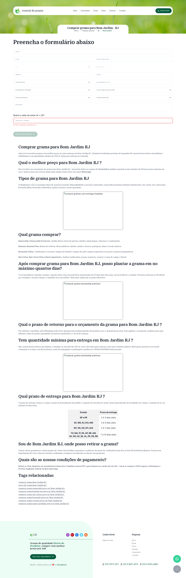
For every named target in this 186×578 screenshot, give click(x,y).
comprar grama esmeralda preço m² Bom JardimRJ (41, 488)
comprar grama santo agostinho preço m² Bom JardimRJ (43, 504)
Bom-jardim (107, 31)
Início (75, 11)
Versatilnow (62, 565)
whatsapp (164, 10)
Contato (122, 11)
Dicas (95, 11)
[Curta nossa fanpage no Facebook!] (77, 535)
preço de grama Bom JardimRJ (32, 485)
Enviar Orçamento (24, 134)
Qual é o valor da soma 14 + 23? (28, 115)
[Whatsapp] (177, 559)
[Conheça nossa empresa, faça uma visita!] (72, 535)
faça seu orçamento (42, 556)
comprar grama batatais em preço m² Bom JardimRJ (41, 492)
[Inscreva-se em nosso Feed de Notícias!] (86, 535)
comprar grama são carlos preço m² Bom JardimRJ (41, 495)
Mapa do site (108, 540)
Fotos (103, 11)
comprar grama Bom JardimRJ (32, 482)
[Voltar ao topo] (177, 569)
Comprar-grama (88, 31)
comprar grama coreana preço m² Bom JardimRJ (40, 501)
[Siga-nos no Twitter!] (81, 535)
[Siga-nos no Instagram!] (68, 535)
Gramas (112, 11)
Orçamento (85, 11)
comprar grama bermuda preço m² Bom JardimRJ (40, 498)
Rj (98, 31)
